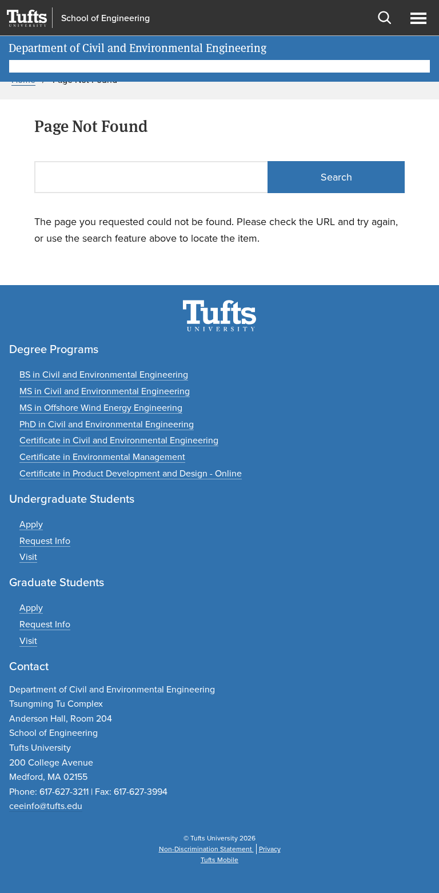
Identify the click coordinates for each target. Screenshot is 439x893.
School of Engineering (105, 18)
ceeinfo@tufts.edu (45, 805)
